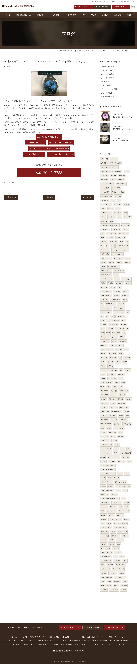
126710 (125, 300)
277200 (122, 337)
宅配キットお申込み (118, 192)
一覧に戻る (49, 197)
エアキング (119, 283)
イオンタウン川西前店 (106, 490)
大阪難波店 (110, 565)
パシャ (125, 490)
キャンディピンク (105, 560)
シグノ (119, 217)
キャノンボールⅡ (124, 511)
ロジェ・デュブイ (105, 258)
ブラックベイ (127, 424)
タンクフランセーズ (106, 444)
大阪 (101, 159)
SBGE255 (103, 461)
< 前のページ (11, 197)
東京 (129, 461)
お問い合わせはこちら (121, 6)
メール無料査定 (104, 192)
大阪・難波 (114, 391)
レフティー (103, 507)
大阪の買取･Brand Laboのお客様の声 (111, 171)
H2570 (102, 362)
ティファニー (117, 212)
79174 (120, 432)
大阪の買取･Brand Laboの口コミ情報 (111, 163)
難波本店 (111, 283)
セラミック (110, 362)
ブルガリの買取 (106, 70)
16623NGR (103, 519)
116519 (102, 428)
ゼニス (118, 208)
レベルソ (127, 370)
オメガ (113, 200)
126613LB (103, 353)
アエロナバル (104, 436)
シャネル (111, 208)
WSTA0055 (103, 589)
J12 (120, 357)
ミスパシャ (112, 573)
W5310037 (127, 519)
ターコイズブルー (105, 453)
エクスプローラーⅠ (106, 279)
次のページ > (87, 197)
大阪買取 (115, 440)
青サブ (121, 353)
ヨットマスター (123, 233)
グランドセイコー (105, 204)
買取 (107, 159)
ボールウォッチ (111, 511)
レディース (126, 357)
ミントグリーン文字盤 (120, 523)
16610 (127, 415)
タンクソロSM (113, 589)
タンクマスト (122, 461)
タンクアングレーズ (115, 519)
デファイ (113, 395)
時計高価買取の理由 (106, 196)
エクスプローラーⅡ (122, 246)
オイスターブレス (105, 527)
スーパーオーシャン (113, 457)
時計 (125, 212)
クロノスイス (117, 204)
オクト (119, 287)
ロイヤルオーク (104, 229)
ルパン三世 (103, 287)
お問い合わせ (104, 179)
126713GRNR (104, 391)
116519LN (116, 295)
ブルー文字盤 (112, 378)
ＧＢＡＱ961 (127, 217)
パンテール (113, 357)
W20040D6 (103, 573)
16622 (115, 453)
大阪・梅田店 (104, 200)
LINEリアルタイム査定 (107, 183)
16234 (102, 333)
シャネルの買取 (106, 93)
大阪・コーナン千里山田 (116, 399)
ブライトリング (120, 237)
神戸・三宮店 (104, 494)
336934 (118, 490)
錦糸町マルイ (123, 420)
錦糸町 (117, 382)
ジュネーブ (118, 552)
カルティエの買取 (107, 66)
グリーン (103, 366)
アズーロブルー (120, 316)
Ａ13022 (118, 349)
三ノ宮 (114, 341)
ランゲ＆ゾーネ (111, 233)
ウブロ (112, 221)
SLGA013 (103, 432)
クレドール (111, 217)
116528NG (103, 324)
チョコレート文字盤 (113, 320)
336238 (113, 436)
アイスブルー (114, 407)
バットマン (103, 345)
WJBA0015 (116, 548)
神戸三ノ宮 (103, 357)
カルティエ (127, 204)
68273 (118, 544)
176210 (123, 498)
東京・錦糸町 (124, 391)
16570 (108, 386)
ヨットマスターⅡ (120, 577)
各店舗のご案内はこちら (83, 6)
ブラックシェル (113, 324)
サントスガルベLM (118, 569)
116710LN (103, 399)
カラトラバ (124, 536)
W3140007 (121, 573)
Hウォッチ (120, 515)
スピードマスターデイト (107, 465)
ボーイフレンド (104, 250)
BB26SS (112, 540)
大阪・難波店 (116, 229)
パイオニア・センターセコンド (109, 498)
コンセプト (114, 159)
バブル (102, 565)
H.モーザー (114, 494)
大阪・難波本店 (121, 183)
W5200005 (103, 544)
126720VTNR (121, 403)
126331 (102, 320)
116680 (102, 581)
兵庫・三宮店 (116, 188)
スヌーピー (103, 540)
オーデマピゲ (125, 225)
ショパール (103, 241)
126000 (118, 362)
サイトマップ (119, 644)
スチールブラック (105, 295)
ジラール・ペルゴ (105, 585)
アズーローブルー (105, 308)
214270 (117, 279)
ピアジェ (125, 229)
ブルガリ (112, 287)
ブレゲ (102, 233)
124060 (122, 449)
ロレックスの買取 (10, 183)
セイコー (103, 217)
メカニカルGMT (105, 569)
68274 (129, 449)
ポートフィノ (104, 531)
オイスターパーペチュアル (120, 250)
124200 (122, 556)
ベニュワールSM (105, 548)
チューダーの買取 (107, 78)
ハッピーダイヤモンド (120, 527)
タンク (102, 523)
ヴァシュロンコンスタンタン (108, 337)
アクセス (113, 175)
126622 (102, 237)
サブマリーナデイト (106, 552)
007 (121, 370)
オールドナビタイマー (116, 345)
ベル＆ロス (121, 374)
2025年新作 (117, 560)
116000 (117, 444)
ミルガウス (121, 304)
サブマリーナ (113, 353)
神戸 (128, 312)
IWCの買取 (105, 81)
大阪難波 (123, 324)
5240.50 (121, 378)
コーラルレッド (104, 341)
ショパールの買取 (107, 97)
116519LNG (103, 407)
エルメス (111, 515)
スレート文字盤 (122, 531)
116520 (113, 403)
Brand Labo (122, 175)
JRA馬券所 (110, 328)
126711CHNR (116, 333)
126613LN (120, 436)
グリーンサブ (104, 403)
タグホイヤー (113, 241)
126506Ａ (126, 411)
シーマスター (104, 300)
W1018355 (117, 581)
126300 (102, 511)
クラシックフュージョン (123, 486)
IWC (119, 200)
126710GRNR (104, 420)
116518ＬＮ (103, 221)
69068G (125, 581)
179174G (111, 544)
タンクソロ (120, 540)
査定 (101, 304)
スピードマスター (119, 428)
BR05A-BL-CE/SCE (105, 424)
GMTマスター (124, 407)
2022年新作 (117, 291)
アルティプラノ (120, 565)
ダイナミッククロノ (106, 382)
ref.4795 (116, 585)
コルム (125, 560)
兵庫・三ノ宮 (112, 432)
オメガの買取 (106, 85)
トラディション (104, 440)
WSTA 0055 (112, 461)
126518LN (103, 515)
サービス (127, 171)
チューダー (110, 237)
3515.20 (119, 473)
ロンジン (128, 283)
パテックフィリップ (122, 328)
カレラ (123, 320)
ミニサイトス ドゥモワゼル (108, 415)
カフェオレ (111, 374)
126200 (109, 523)
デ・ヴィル (115, 536)
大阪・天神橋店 (104, 188)
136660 (121, 415)
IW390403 (123, 589)
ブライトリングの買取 (109, 89)
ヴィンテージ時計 (105, 556)
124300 (109, 428)
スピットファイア (105, 449)
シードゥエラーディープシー (122, 258)
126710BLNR (122, 341)
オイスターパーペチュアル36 (108, 370)
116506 (113, 531)
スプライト (113, 507)
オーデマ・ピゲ (104, 411)
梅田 (121, 241)
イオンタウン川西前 (106, 577)
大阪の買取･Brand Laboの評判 (109, 167)
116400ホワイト (110, 304)
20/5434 (109, 581)
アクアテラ (117, 424)
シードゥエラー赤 (117, 254)
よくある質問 (104, 175)
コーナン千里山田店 (125, 453)
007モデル (125, 295)
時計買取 (103, 486)
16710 (120, 507)
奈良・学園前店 (116, 411)
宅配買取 (111, 262)
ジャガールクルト (105, 212)
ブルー (102, 328)
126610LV (103, 262)
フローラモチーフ (105, 291)
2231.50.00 (124, 585)
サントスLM (125, 457)
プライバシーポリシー (117, 179)
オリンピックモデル (113, 478)
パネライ (103, 208)
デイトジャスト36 (113, 266)
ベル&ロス (114, 420)
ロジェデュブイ (126, 279)
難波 (124, 333)
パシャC (116, 275)
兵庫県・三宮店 (104, 254)
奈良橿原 (126, 502)
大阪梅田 (103, 378)
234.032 (102, 457)
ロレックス (118, 196)
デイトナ (125, 291)
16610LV (128, 399)
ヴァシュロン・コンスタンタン (109, 225)
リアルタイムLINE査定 (102, 6)
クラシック (122, 395)
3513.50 (116, 449)
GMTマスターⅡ (115, 300)
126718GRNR (104, 395)
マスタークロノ (104, 502)
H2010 (115, 556)
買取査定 (103, 283)
